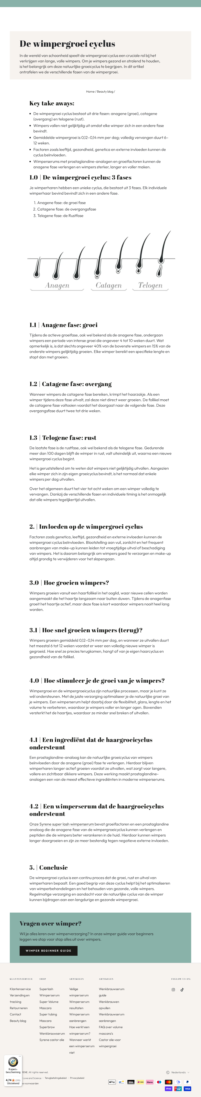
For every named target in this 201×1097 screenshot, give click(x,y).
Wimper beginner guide (48, 950)
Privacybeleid (77, 1077)
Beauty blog (105, 91)
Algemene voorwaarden (26, 1083)
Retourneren (19, 1008)
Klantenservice (20, 989)
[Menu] (19, 1057)
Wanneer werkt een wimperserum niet (82, 1046)
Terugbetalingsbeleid (56, 1077)
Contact (15, 1014)
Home (90, 91)
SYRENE (23, 1072)
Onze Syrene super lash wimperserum (62, 824)
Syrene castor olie (51, 1040)
